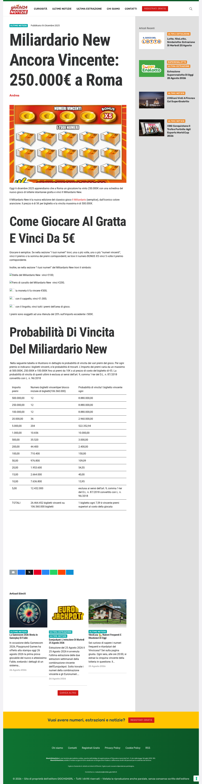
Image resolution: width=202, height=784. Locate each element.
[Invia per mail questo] (13, 572)
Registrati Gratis (91, 747)
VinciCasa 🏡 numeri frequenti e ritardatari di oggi (105, 636)
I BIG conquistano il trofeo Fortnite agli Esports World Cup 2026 (179, 130)
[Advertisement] (67, 540)
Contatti (72, 747)
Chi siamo (57, 747)
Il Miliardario (78, 199)
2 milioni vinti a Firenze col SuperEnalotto (181, 100)
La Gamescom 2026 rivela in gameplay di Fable (23, 636)
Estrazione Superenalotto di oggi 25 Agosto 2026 (180, 75)
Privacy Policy (112, 747)
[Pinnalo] (37, 572)
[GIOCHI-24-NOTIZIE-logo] (19, 8)
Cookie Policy (132, 747)
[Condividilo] (21, 572)
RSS (148, 747)
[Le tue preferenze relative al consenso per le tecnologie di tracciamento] (196, 778)
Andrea (14, 95)
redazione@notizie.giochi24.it (106, 772)
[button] (191, 8)
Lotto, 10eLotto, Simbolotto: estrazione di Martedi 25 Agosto (181, 42)
